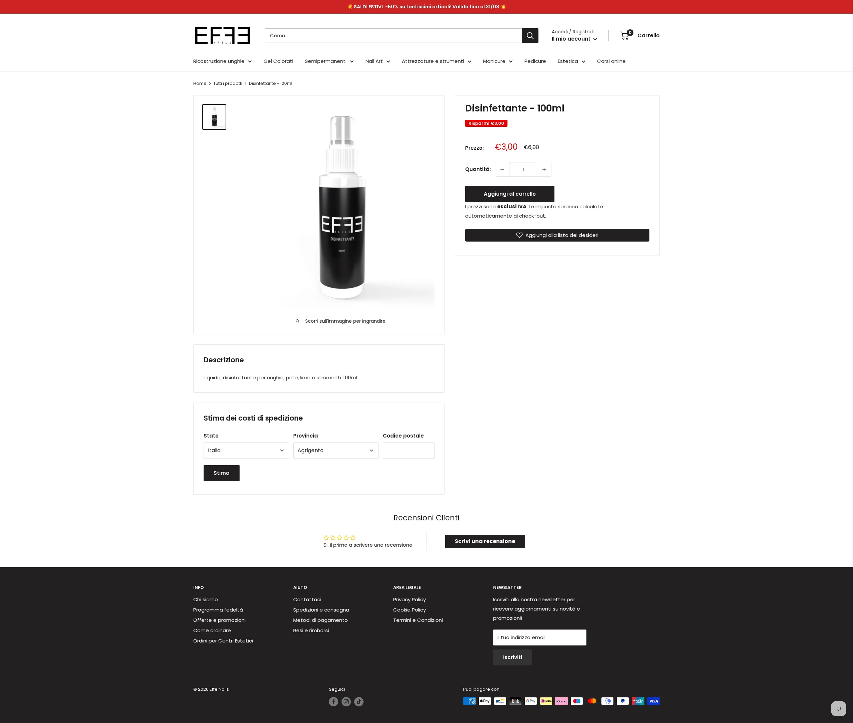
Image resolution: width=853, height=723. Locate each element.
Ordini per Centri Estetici (223, 640)
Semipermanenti (326, 61)
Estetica (568, 61)
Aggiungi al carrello (510, 193)
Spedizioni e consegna (321, 609)
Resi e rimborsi (311, 630)
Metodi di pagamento (320, 620)
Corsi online (611, 61)
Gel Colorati (278, 61)
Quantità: (478, 169)
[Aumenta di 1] (544, 169)
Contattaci (307, 599)
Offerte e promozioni (219, 620)
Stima (222, 472)
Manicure (494, 61)
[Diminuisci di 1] (502, 169)
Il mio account (572, 39)
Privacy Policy (409, 599)
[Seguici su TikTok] (359, 701)
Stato (211, 435)
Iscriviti (512, 657)
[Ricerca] (530, 35)
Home (200, 83)
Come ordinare (212, 630)
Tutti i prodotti (227, 83)
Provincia (305, 435)
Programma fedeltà (218, 609)
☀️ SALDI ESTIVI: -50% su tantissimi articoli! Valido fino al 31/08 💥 (426, 6)
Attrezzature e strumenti (433, 61)
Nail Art (374, 61)
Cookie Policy (409, 609)
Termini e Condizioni (418, 620)
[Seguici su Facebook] (333, 701)
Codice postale (403, 435)
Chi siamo (205, 599)
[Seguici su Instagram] (346, 701)
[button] (557, 235)
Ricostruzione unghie (219, 61)
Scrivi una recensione (485, 541)
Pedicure (535, 61)
